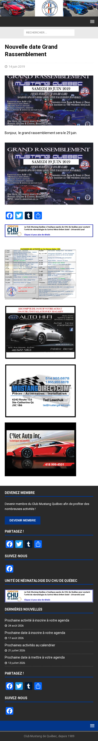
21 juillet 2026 (16, 650)
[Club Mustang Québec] (49, 14)
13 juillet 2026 (16, 663)
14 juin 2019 (17, 66)
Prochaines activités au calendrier (30, 645)
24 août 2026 (16, 625)
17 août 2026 (16, 638)
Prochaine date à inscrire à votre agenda (35, 633)
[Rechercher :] (49, 32)
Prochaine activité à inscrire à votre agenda (37, 620)
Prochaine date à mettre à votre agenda (35, 657)
